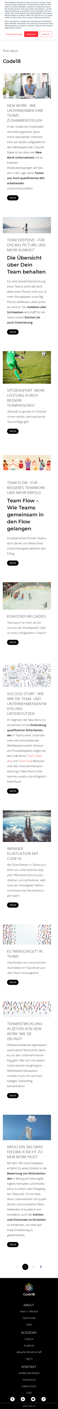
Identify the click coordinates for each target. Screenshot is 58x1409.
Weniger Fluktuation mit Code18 (22, 853)
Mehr (13, 197)
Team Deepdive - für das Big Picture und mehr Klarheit (26, 244)
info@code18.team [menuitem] (29, 1373)
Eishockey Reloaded (26, 616)
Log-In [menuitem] (29, 1358)
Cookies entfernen (29, 1406)
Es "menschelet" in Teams (25, 954)
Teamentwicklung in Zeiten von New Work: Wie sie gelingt (24, 1031)
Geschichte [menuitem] (29, 1318)
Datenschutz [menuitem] (29, 1386)
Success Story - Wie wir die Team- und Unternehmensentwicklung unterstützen (26, 703)
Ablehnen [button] (46, 34)
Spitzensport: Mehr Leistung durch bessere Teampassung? (25, 398)
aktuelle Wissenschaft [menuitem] (29, 1352)
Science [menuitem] (29, 1339)
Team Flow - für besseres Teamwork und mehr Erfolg (26, 487)
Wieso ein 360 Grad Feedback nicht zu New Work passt (25, 1151)
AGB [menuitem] (29, 1392)
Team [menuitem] (29, 1324)
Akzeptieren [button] (31, 34)
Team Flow (25, 761)
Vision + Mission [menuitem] (29, 1311)
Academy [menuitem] (29, 1345)
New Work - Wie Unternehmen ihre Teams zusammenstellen (25, 113)
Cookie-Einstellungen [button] (14, 34)
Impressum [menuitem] (29, 1379)
